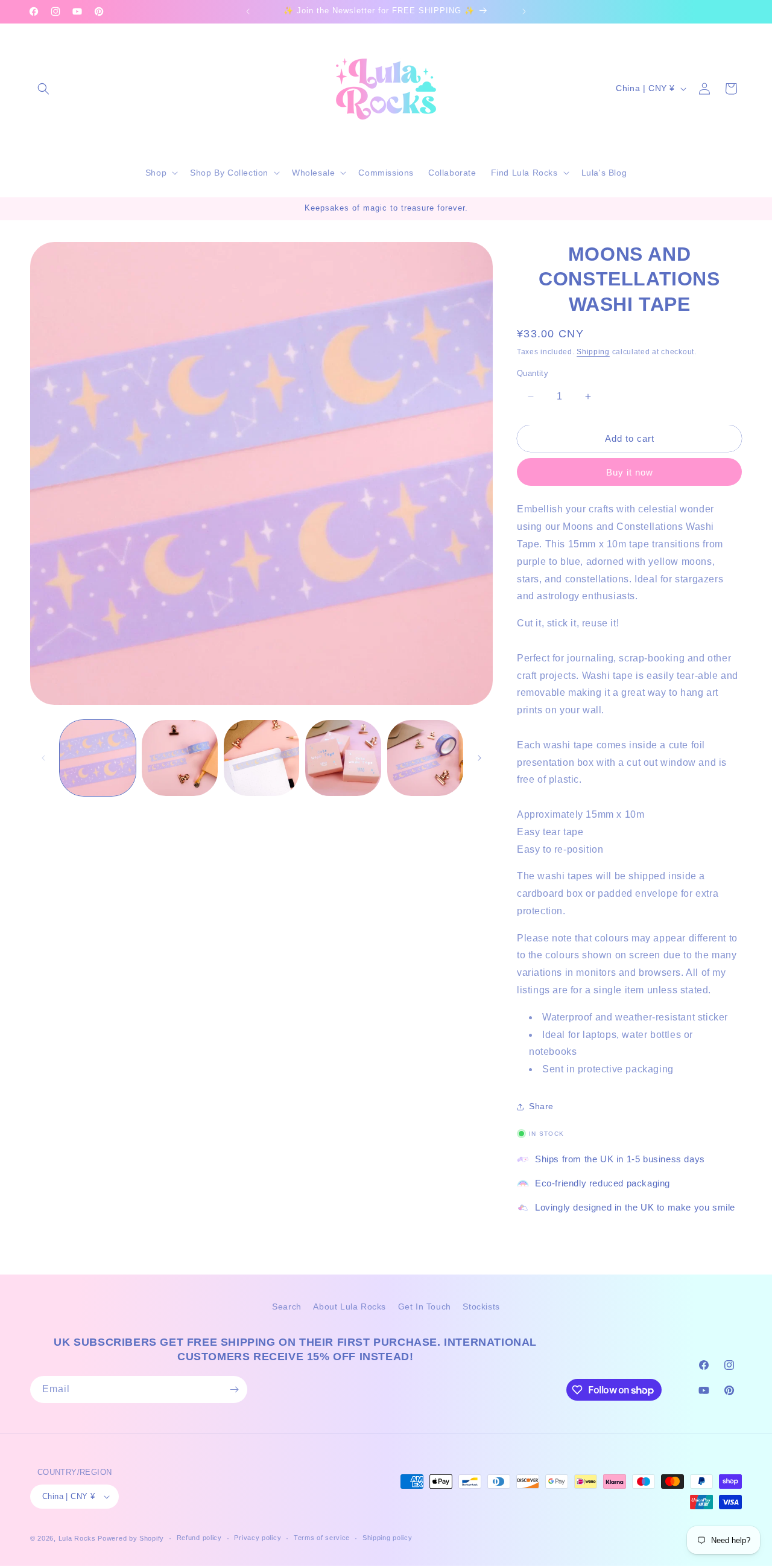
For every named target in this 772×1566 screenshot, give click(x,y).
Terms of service (322, 1537)
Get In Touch (424, 1306)
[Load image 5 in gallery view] (425, 758)
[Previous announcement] (248, 11)
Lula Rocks (77, 1538)
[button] (43, 88)
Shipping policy (387, 1537)
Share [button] (541, 1107)
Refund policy (199, 1537)
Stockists (481, 1306)
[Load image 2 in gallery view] (180, 758)
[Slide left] (43, 758)
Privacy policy (257, 1537)
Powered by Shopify (131, 1538)
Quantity (532, 373)
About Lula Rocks (349, 1306)
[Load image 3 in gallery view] (262, 758)
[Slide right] (479, 758)
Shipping (593, 352)
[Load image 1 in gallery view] (98, 758)
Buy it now (629, 472)
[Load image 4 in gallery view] (343, 758)
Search (287, 1306)
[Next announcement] (524, 11)
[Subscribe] (234, 1389)
